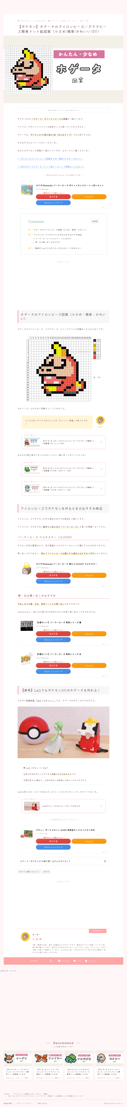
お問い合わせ (42, 1103)
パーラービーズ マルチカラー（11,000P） (53, 238)
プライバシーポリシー (24, 1103)
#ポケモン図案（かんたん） (29, 872)
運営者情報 (8, 1103)
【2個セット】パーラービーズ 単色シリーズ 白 (58, 654)
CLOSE (95, 221)
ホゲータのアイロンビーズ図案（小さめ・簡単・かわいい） (61, 229)
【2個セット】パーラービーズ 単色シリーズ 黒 (58, 622)
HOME (6, 1094)
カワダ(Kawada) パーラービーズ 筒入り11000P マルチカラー (66, 563)
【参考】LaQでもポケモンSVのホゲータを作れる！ (57, 248)
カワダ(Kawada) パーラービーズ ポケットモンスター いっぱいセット (70, 185)
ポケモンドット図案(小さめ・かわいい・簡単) (67, 21)
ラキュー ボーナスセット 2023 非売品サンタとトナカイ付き (65, 829)
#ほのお (46, 872)
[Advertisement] (63, 282)
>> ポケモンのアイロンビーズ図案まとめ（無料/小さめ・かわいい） (51, 158)
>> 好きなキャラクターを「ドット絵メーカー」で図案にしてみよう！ (51, 166)
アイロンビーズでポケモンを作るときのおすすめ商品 (58, 234)
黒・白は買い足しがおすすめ (47, 242)
